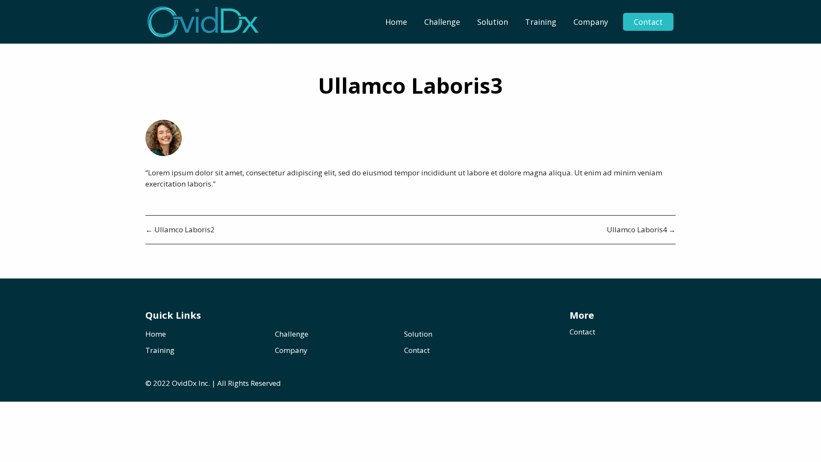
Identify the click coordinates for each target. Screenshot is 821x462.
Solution (492, 22)
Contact (648, 22)
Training (540, 22)
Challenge (442, 22)
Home (396, 22)
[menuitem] (396, 22)
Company (590, 22)
